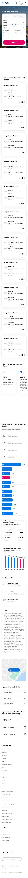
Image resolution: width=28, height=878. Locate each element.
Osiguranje (4, 777)
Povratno (7, 16)
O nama (3, 831)
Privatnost (4, 869)
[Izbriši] (23, 22)
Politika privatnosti (13, 866)
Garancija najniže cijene (7, 791)
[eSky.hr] (3, 7)
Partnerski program (6, 834)
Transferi (4, 783)
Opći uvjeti (4, 866)
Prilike (3, 774)
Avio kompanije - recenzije (8, 807)
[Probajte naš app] (16, 3)
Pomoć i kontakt (5, 840)
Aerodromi (4, 810)
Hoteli (3, 767)
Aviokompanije (5, 801)
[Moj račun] (21, 3)
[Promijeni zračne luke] (14, 24)
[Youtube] (7, 852)
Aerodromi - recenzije (7, 813)
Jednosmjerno (19, 16)
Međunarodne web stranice (10, 859)
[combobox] (12, 22)
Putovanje (4, 752)
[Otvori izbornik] (25, 3)
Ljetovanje (4, 755)
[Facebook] (3, 852)
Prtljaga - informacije (7, 819)
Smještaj (4, 758)
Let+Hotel (4, 761)
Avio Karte (4, 749)
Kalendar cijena (5, 816)
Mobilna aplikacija (6, 794)
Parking (3, 780)
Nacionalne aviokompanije (8, 804)
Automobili (4, 770)
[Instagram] (11, 852)
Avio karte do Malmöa (12, 7)
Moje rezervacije (6, 837)
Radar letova (5, 797)
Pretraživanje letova (7, 764)
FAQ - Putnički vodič (6, 822)
